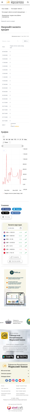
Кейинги (17, 126)
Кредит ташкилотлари (21, 385)
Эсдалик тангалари (20, 388)
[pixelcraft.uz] (15, 408)
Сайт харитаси (4, 388)
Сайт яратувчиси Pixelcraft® (15, 404)
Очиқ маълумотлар (5, 391)
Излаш (2, 385)
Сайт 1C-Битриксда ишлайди (15, 410)
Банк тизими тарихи (21, 391)
